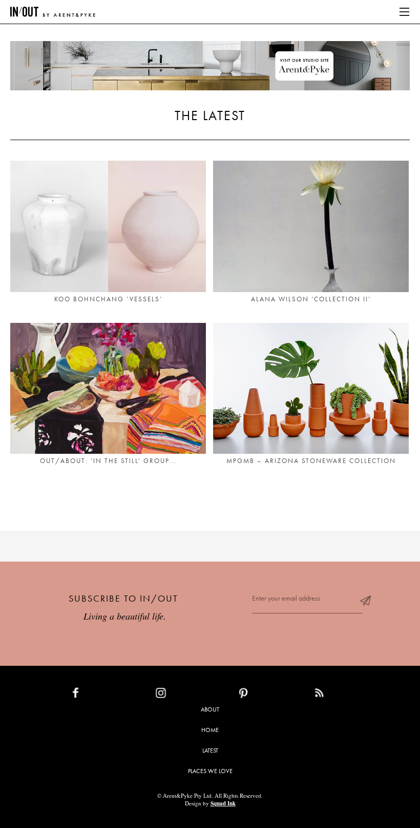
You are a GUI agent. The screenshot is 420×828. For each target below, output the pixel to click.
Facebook (99, 695)
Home (210, 730)
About (210, 709)
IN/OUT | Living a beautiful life (52, 12)
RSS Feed (339, 695)
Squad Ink (223, 803)
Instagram (185, 695)
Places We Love (210, 771)
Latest (210, 750)
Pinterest (265, 695)
